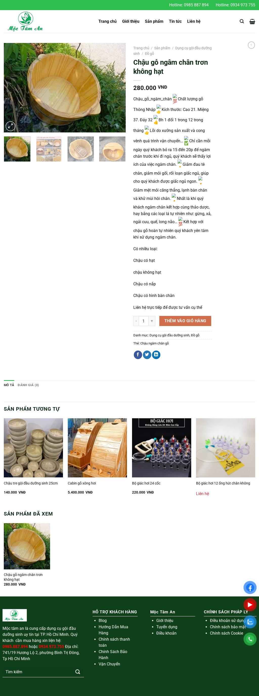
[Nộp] (78, 672)
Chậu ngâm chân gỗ (154, 343)
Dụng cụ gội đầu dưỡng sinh (169, 335)
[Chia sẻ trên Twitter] (147, 355)
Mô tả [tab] (9, 385)
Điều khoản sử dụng (228, 620)
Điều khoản (166, 633)
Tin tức (175, 21)
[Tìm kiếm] (242, 21)
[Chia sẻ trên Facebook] (138, 355)
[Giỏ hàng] (252, 21)
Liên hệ (194, 21)
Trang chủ (107, 21)
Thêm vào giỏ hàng (185, 321)
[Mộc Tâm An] (28, 21)
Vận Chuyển (109, 664)
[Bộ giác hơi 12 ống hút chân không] (225, 447)
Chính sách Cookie (226, 633)
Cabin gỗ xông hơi (82, 483)
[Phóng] (10, 126)
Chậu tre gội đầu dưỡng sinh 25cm (31, 483)
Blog (103, 620)
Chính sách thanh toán (114, 642)
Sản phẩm (154, 21)
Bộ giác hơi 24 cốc (146, 483)
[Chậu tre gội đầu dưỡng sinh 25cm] (33, 447)
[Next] (116, 88)
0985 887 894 (196, 5)
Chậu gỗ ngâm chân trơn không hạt (23, 577)
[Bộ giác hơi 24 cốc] (161, 447)
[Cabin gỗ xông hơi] (97, 447)
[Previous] (12, 88)
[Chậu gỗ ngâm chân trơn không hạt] (27, 546)
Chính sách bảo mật (228, 626)
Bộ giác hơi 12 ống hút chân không (223, 483)
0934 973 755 (242, 5)
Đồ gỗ (149, 54)
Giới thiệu (130, 21)
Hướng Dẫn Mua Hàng (113, 629)
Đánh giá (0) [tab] (28, 385)
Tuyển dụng (166, 626)
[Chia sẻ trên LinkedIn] (156, 355)
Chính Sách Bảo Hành (113, 654)
